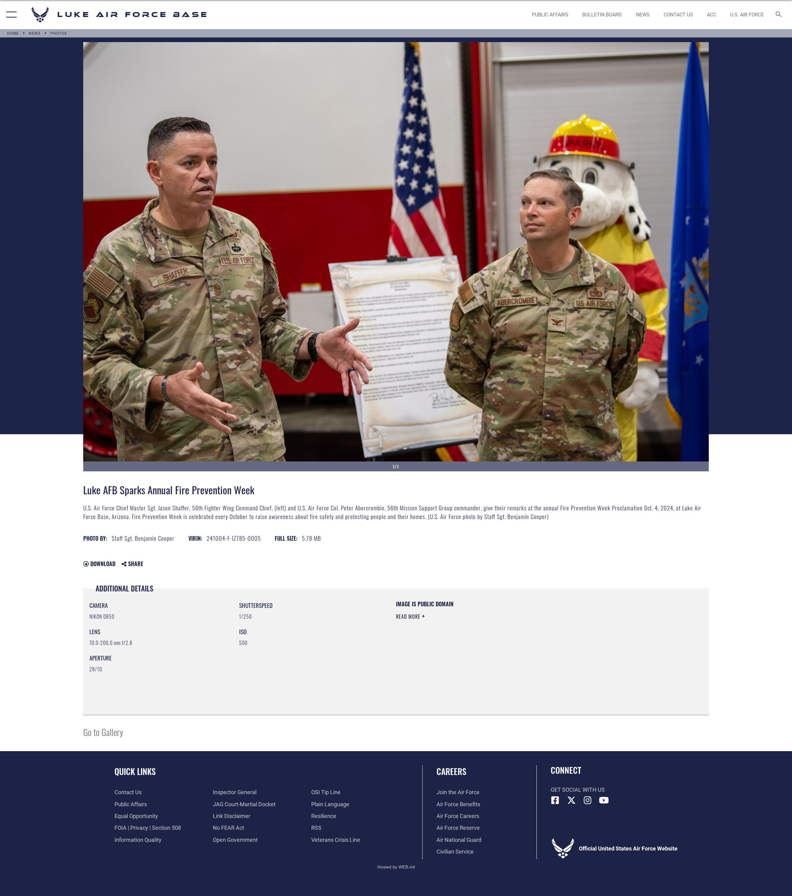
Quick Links (135, 771)
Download (102, 564)
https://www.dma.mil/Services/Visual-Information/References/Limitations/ (468, 647)
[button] (10, 14)
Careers (451, 771)
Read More (409, 616)
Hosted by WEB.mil (396, 866)
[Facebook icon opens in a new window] (555, 800)
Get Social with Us (578, 789)
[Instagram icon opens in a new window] (587, 800)
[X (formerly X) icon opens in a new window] (571, 800)
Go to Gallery (103, 731)
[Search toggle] (779, 15)
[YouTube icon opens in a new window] (604, 800)
